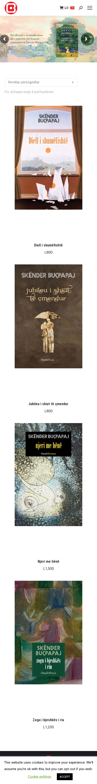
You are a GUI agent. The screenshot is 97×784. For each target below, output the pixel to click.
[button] (86, 233)
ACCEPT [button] (65, 776)
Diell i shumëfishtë (48, 245)
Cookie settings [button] (39, 777)
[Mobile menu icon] (89, 8)
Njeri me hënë (48, 561)
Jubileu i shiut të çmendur (48, 404)
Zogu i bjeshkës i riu (48, 720)
